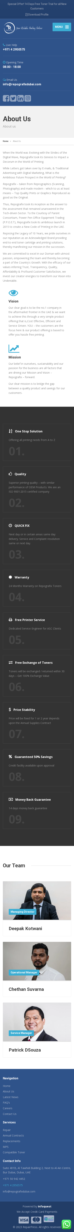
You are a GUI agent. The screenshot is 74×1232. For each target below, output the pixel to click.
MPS (6, 1147)
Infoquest (44, 1206)
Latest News (10, 1097)
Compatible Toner (14, 1152)
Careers (7, 1108)
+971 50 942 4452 (14, 1179)
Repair (7, 1130)
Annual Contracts (13, 1135)
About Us (8, 1091)
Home (6, 1086)
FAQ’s (6, 1102)
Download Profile (38, 14)
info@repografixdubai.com (19, 1191)
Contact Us (10, 1114)
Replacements (11, 1141)
